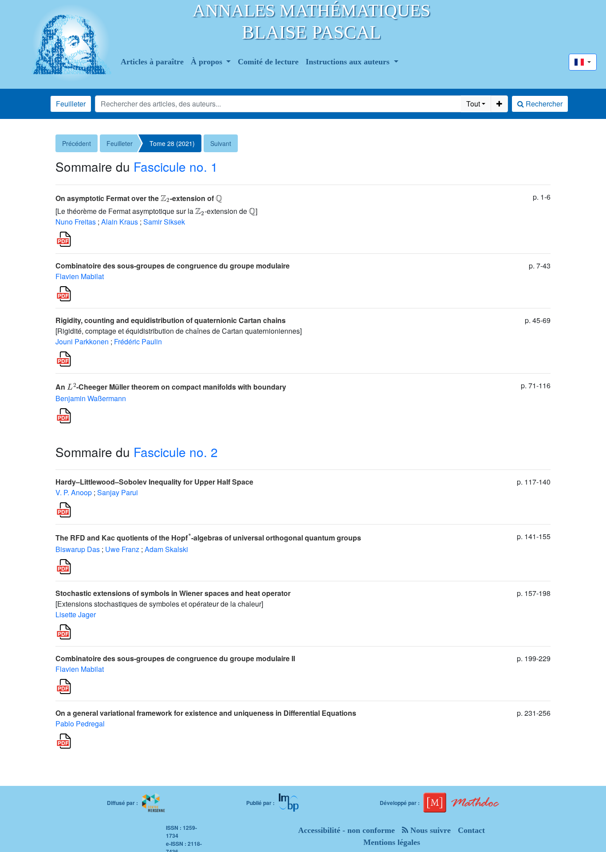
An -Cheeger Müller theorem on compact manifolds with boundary (170, 387)
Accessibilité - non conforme (346, 830)
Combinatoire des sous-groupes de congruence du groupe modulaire (172, 265)
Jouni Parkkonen (82, 341)
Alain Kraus (119, 222)
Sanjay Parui (117, 492)
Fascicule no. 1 (176, 166)
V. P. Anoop (73, 492)
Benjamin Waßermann (90, 398)
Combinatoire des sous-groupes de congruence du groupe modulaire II (175, 658)
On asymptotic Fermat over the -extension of (138, 198)
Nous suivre (429, 830)
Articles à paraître (152, 61)
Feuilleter (71, 104)
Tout (473, 104)
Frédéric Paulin (138, 341)
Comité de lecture (268, 61)
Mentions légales (391, 842)
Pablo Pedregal (80, 723)
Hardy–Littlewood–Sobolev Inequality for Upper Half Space (154, 482)
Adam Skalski (166, 549)
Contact (471, 830)
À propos (207, 61)
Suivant (220, 143)
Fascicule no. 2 (176, 452)
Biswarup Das (77, 549)
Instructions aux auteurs (349, 61)
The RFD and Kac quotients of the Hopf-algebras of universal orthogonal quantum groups (208, 537)
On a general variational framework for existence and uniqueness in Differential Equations (205, 713)
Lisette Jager (75, 614)
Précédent (76, 143)
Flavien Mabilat (79, 276)
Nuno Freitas (75, 222)
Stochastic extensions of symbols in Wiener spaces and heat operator (173, 593)
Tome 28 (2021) (172, 143)
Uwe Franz (122, 549)
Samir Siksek (164, 222)
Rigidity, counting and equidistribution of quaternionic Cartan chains (170, 320)
